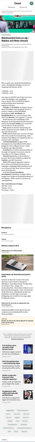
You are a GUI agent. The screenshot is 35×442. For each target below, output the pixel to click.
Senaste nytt (23, 7)
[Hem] (17, 3)
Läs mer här (10, 12)
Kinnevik (24, 421)
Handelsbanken (12, 424)
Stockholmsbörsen (23, 410)
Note (17, 421)
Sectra (16, 431)
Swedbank (24, 424)
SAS (9, 431)
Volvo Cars (17, 414)
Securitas (26, 414)
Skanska (24, 431)
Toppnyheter (11, 7)
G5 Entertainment (9, 428)
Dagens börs (6, 35)
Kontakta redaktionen (17, 339)
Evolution (26, 417)
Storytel (8, 417)
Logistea (17, 417)
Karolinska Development (24, 428)
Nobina (8, 414)
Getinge (10, 421)
